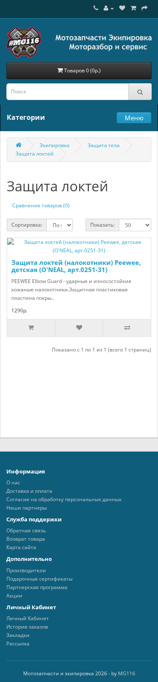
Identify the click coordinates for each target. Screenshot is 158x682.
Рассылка (17, 643)
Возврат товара (25, 538)
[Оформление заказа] (144, 8)
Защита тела (104, 145)
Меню (134, 118)
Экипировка (55, 145)
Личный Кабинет (27, 618)
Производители (26, 570)
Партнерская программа (36, 587)
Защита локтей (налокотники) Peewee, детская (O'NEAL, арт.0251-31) (76, 266)
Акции (14, 595)
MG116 (126, 673)
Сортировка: (26, 224)
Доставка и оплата (29, 490)
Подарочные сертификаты (39, 578)
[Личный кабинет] (109, 8)
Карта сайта (21, 547)
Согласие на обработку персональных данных (63, 499)
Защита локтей (35, 153)
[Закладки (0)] (122, 8)
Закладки (17, 635)
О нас (13, 482)
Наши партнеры (26, 507)
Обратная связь (26, 530)
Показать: (102, 224)
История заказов (27, 626)
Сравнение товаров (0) (41, 205)
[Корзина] (133, 8)
